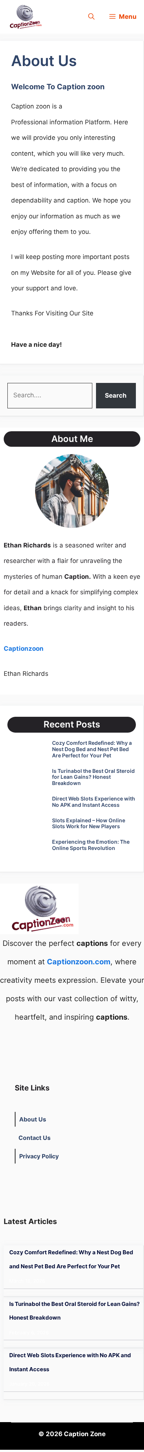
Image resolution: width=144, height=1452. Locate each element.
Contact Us (34, 1137)
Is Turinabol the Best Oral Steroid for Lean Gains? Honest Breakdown (93, 777)
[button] (91, 17)
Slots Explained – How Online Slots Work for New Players (88, 823)
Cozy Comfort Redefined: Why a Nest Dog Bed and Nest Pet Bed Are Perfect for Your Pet (92, 749)
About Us (32, 1119)
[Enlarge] (99, 463)
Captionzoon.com (78, 961)
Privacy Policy (39, 1156)
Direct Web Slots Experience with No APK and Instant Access (93, 801)
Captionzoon (24, 648)
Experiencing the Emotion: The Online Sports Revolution (91, 845)
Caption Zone (85, 1434)
